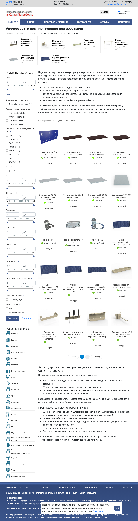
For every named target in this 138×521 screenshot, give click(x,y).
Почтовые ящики (18, 352)
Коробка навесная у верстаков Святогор (122, 286)
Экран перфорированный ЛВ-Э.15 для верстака (121, 242)
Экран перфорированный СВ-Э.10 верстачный (49, 287)
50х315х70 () (15, 158)
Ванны (13, 427)
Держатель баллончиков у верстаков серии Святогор (48, 335)
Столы (13, 377)
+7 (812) (15, 2)
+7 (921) (15, 4)
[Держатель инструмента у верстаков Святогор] (97, 317)
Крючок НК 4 (49, 240)
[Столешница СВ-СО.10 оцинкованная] (97, 180)
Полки (13, 414)
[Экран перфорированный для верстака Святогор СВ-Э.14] (73, 270)
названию (71, 120)
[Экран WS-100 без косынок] (48, 137)
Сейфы (14, 359)
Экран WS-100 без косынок (49, 153)
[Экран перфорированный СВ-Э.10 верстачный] (48, 270)
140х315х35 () (15, 135)
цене (59, 120)
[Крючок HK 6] (97, 225)
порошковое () (16, 312)
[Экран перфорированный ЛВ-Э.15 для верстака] (121, 225)
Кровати (14, 346)
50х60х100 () (15, 162)
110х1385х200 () (17, 113)
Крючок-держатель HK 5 (73, 241)
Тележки (14, 383)
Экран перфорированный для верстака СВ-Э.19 (97, 287)
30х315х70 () (15, 143)
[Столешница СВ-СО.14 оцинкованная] (73, 180)
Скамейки (15, 390)
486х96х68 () (15, 147)
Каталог (13, 22)
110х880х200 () (16, 124)
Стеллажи (15, 365)
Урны (13, 396)
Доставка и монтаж (56, 22)
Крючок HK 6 (97, 240)
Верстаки (14, 334)
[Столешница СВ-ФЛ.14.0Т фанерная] (97, 137)
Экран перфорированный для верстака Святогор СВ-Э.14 (73, 288)
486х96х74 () (15, 150)
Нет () (12, 171)
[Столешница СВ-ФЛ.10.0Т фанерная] (121, 137)
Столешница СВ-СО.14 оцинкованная (73, 196)
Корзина (118, 11)
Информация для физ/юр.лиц (19, 487)
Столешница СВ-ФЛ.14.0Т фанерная (97, 153)
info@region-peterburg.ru (115, 4)
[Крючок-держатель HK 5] (73, 225)
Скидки (31, 22)
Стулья (14, 458)
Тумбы (13, 470)
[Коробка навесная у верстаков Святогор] (121, 270)
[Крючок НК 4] (48, 225)
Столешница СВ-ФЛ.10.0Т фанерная (121, 153)
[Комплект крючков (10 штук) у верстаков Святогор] (121, 317)
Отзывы (104, 22)
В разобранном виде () (20, 104)
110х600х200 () (16, 120)
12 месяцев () (16, 299)
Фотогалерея (83, 22)
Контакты (124, 22)
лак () (12, 308)
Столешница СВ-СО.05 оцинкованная (121, 196)
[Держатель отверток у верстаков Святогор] (73, 317)
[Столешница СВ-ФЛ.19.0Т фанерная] (73, 137)
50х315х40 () (15, 154)
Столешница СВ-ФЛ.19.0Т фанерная (73, 153)
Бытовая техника (18, 476)
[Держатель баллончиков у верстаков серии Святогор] (48, 317)
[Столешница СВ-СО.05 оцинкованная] (121, 180)
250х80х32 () (15, 139)
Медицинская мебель (19, 433)
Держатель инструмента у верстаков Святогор (97, 334)
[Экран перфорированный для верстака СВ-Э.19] (97, 270)
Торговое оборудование (20, 464)
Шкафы (14, 340)
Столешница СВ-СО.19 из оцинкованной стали (49, 197)
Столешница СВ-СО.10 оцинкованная (97, 196)
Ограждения (16, 408)
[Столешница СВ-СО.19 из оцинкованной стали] (48, 180)
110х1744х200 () (17, 117)
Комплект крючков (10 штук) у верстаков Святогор (121, 334)
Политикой (98, 511)
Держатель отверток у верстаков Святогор (73, 333)
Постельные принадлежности (22, 445)
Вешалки (14, 421)
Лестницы (15, 402)
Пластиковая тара (18, 371)
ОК (117, 508)
